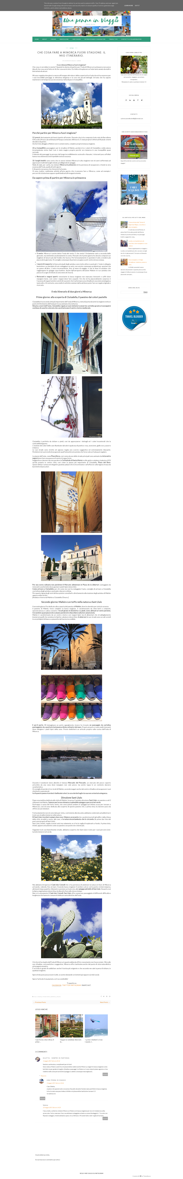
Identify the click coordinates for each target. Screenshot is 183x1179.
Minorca (53, 996)
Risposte (43, 1076)
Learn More (128, 5)
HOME (37, 39)
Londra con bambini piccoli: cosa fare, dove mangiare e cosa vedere (137, 243)
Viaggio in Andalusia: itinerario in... (70, 1041)
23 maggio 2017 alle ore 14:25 (52, 1107)
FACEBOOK (56, 985)
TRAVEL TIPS (113, 39)
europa (72, 48)
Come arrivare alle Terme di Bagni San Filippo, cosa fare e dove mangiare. (136, 224)
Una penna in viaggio (70, 60)
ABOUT (44, 39)
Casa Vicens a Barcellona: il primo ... (44, 1041)
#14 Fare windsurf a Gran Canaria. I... (93, 1041)
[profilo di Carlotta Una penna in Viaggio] (134, 330)
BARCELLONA (64, 39)
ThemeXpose (147, 1176)
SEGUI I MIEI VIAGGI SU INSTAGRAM (91, 1173)
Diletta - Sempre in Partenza (56, 1058)
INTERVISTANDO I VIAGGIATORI (95, 39)
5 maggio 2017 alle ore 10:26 (55, 1083)
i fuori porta (46, 996)
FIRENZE (53, 39)
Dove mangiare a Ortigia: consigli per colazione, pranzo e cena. (137, 262)
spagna (59, 996)
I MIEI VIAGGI (76, 39)
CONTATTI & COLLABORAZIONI (131, 39)
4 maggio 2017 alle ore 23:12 (51, 1061)
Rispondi (105, 1074)
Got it (137, 5)
